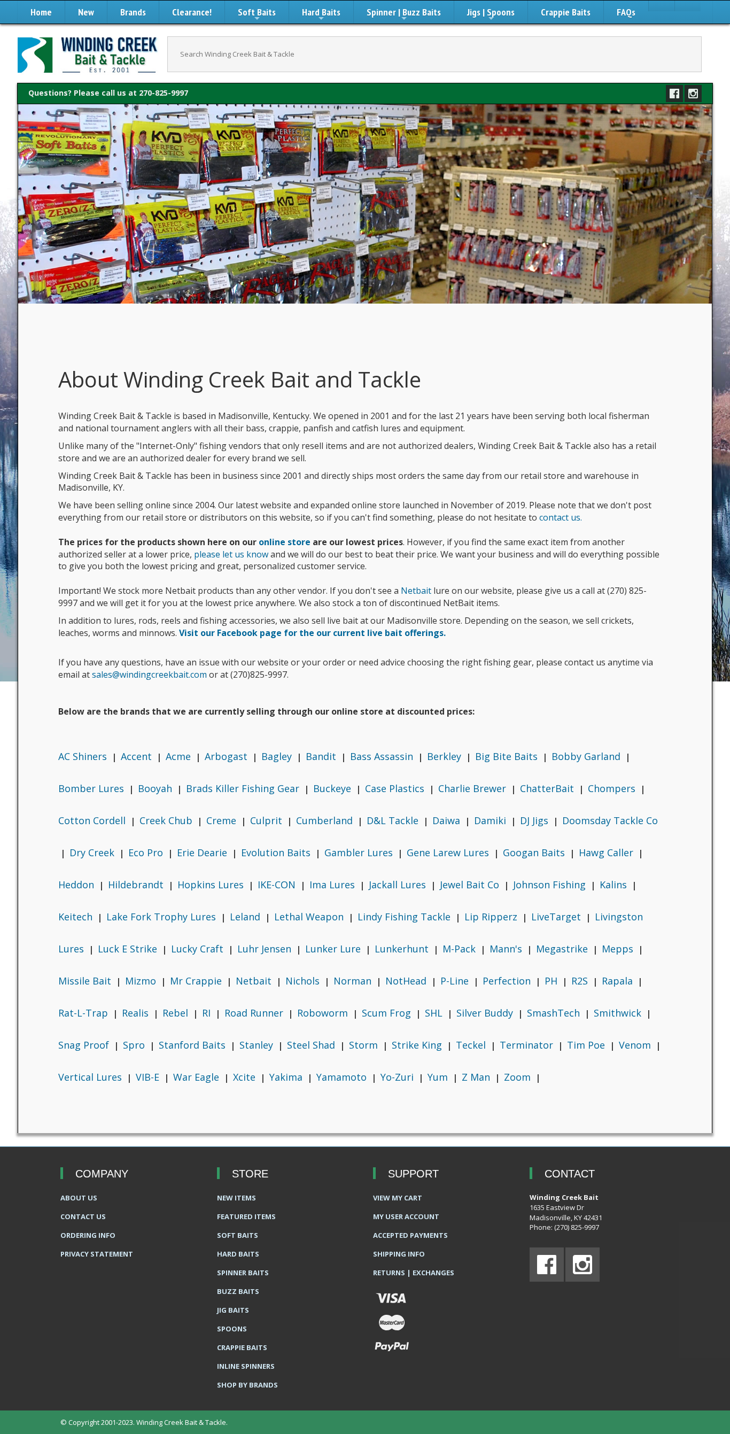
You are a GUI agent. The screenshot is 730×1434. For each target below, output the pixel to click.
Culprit (267, 820)
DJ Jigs (535, 820)
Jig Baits (233, 1310)
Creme (222, 820)
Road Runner (255, 1012)
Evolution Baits (277, 852)
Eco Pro (147, 852)
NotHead (407, 980)
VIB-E (149, 1077)
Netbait (416, 590)
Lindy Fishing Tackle (405, 916)
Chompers (613, 788)
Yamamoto (342, 1077)
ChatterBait (548, 788)
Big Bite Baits (507, 756)
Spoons (232, 1329)
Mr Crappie (197, 980)
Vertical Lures (91, 1077)
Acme (179, 756)
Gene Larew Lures (449, 852)
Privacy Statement (96, 1254)
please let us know (232, 554)
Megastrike (563, 948)
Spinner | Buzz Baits (404, 15)
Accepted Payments (410, 1235)
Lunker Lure (334, 948)
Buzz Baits (238, 1291)
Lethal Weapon (310, 916)
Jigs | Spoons (491, 15)
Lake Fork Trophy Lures (162, 916)
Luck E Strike (129, 948)
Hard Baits (321, 15)
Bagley (277, 756)
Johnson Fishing (550, 884)
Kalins (615, 884)
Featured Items (246, 1216)
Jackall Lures (399, 884)
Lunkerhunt (403, 948)
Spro (135, 1044)
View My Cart (397, 1198)
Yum (439, 1077)
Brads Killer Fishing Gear (244, 788)
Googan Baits (535, 852)
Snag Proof (85, 1044)
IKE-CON (278, 884)
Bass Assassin (383, 756)
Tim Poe (587, 1044)
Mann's (507, 948)
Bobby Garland (587, 756)
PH (552, 980)
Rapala (618, 980)
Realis (136, 1012)
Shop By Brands (247, 1385)
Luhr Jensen (265, 948)
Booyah (156, 788)
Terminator (528, 1044)
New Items (236, 1198)
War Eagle (197, 1077)
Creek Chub (167, 820)
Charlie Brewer (473, 788)
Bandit (322, 756)
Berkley (445, 756)
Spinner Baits (243, 1272)
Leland (246, 916)
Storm (364, 1044)
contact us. (560, 517)
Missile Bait (86, 980)
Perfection (508, 980)
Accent (137, 756)
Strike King (418, 1044)
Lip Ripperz (492, 916)
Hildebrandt (137, 884)
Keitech (76, 916)
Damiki (491, 820)
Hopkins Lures (211, 884)
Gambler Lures (359, 852)
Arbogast (227, 756)
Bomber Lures (92, 788)
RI (207, 1012)
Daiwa (447, 820)
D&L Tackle (394, 820)
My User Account (406, 1216)
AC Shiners (84, 756)
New (86, 12)
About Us (78, 1198)
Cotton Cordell (93, 820)
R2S (581, 980)
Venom (636, 1044)
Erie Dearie (203, 852)
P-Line (455, 980)
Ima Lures (333, 884)
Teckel (472, 1044)
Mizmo (142, 980)
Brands (133, 12)
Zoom (518, 1077)
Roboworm (324, 1012)
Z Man (477, 1077)
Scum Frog (388, 1012)
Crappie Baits (566, 12)
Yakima (287, 1077)
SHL (435, 1012)
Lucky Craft (198, 948)
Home (41, 12)
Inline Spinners (246, 1366)
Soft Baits (257, 15)
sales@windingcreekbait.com (149, 674)
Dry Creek (93, 852)
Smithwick (619, 1012)
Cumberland (325, 820)
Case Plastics (396, 788)
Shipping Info (399, 1254)
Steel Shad (312, 1044)
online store (284, 542)
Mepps (619, 948)
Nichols (303, 980)
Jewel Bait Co (471, 884)
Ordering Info (87, 1235)
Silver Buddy (486, 1012)
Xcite (245, 1077)
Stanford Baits (193, 1044)
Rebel (176, 1012)
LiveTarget (557, 916)
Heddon (77, 884)
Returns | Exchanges (413, 1272)
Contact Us (83, 1216)
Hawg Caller (607, 852)
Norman (353, 980)
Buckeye (333, 788)
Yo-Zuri (398, 1077)
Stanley (257, 1044)
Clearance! (192, 12)
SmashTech (555, 1012)
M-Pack (460, 948)
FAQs (626, 12)
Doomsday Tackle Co (610, 820)
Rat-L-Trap (84, 1012)
